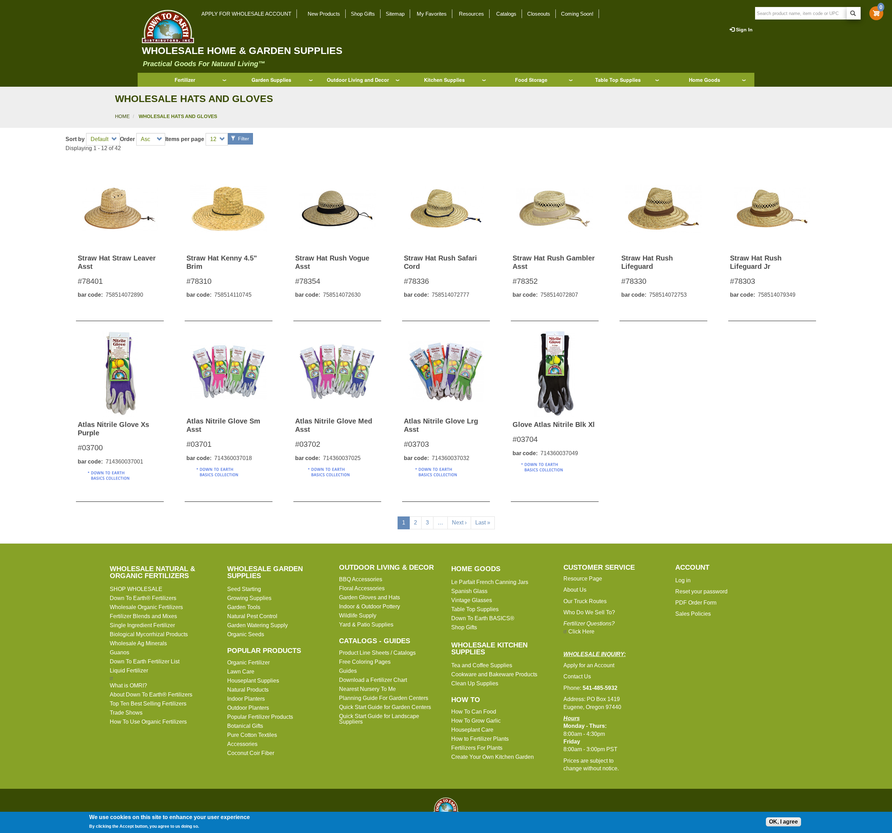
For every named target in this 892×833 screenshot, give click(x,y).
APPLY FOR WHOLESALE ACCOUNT (246, 14)
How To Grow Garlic (476, 721)
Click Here (581, 632)
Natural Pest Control (252, 616)
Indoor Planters (246, 699)
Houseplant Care (472, 730)
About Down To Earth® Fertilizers (151, 695)
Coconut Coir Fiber (250, 753)
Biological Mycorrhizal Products (149, 634)
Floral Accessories (362, 588)
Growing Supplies (249, 598)
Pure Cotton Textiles (252, 735)
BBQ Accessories (360, 579)
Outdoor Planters (248, 708)
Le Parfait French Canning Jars (489, 582)
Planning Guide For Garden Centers (383, 698)
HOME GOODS (475, 569)
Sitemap (395, 14)
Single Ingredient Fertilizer (142, 625)
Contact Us (577, 676)
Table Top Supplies (618, 79)
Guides (348, 671)
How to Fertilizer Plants (480, 739)
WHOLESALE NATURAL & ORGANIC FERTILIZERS (152, 572)
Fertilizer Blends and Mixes (143, 616)
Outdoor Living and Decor (358, 79)
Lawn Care (240, 672)
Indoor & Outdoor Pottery (369, 606)
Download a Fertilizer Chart (373, 680)
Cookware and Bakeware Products (494, 674)
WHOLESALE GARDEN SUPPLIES (265, 572)
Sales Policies (693, 614)
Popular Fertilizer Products (260, 717)
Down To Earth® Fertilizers (143, 598)
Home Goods (704, 79)
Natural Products (248, 690)
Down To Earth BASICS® (482, 618)
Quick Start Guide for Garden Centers (385, 707)
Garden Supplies (271, 79)
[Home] (166, 26)
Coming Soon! (577, 14)
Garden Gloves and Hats (369, 597)
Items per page (184, 139)
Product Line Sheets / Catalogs (377, 653)
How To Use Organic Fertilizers (148, 722)
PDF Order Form (695, 603)
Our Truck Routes (585, 601)
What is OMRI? (128, 685)
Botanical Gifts (245, 726)
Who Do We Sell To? (589, 612)
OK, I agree (783, 822)
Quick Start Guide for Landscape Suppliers (379, 719)
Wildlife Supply (357, 615)
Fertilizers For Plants (476, 748)
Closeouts (538, 14)
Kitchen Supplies (444, 79)
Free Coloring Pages (365, 662)
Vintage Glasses (471, 600)
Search (854, 13)
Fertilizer (185, 79)
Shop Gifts (363, 14)
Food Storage (531, 79)
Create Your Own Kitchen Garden (492, 757)
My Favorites (432, 14)
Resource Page (582, 579)
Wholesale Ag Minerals (138, 643)
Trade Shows (126, 713)
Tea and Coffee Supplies (481, 665)
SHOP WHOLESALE (136, 589)
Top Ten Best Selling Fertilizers (148, 704)
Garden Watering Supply (257, 625)
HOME (122, 116)
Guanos (119, 652)
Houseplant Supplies (253, 681)
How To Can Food (473, 712)
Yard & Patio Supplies (366, 625)
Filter (243, 138)
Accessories (242, 744)
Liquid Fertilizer (129, 671)
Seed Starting (244, 589)
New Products (324, 14)
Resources (471, 14)
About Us (574, 590)
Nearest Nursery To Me (367, 689)
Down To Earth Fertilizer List (144, 661)
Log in (683, 580)
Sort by (75, 139)
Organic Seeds (245, 634)
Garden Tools (243, 607)
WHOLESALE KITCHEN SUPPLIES (489, 648)
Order (127, 139)
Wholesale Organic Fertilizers (146, 607)
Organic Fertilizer (248, 662)
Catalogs (506, 14)
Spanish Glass (469, 591)
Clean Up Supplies (474, 683)
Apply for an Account (588, 665)
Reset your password (701, 591)
